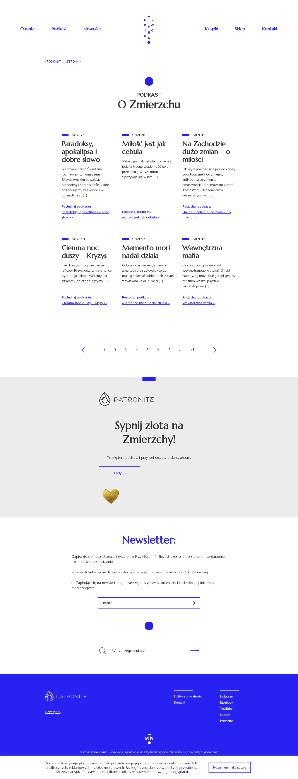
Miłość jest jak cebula (144, 147)
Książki (211, 29)
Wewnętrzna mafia (202, 251)
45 (192, 349)
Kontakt (270, 29)
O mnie (27, 29)
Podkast (59, 29)
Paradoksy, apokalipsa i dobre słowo (81, 151)
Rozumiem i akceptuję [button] (229, 767)
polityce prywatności (206, 751)
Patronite (226, 721)
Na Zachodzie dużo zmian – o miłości (206, 151)
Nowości (92, 29)
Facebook (226, 702)
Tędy (117, 473)
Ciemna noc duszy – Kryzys (84, 251)
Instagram (226, 696)
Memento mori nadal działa (146, 251)
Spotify (225, 715)
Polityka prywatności (188, 696)
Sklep (240, 29)
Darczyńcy (53, 712)
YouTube (226, 709)
